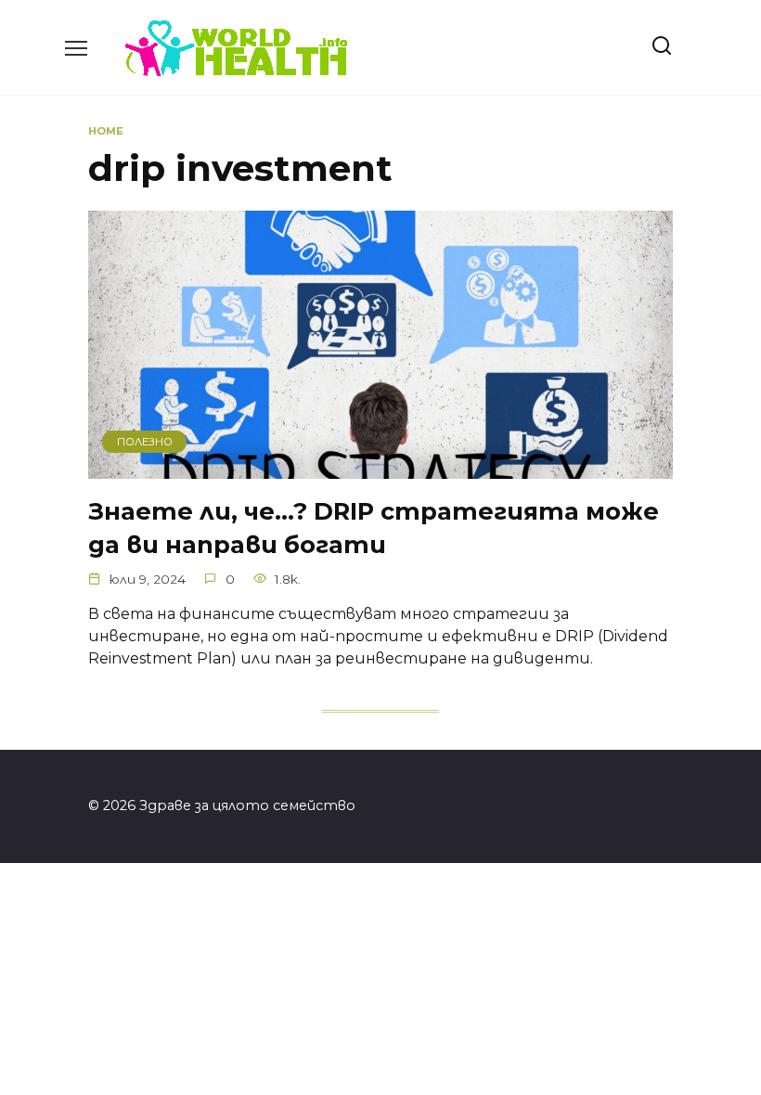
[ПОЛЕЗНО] (380, 467)
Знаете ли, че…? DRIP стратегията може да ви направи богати (373, 527)
